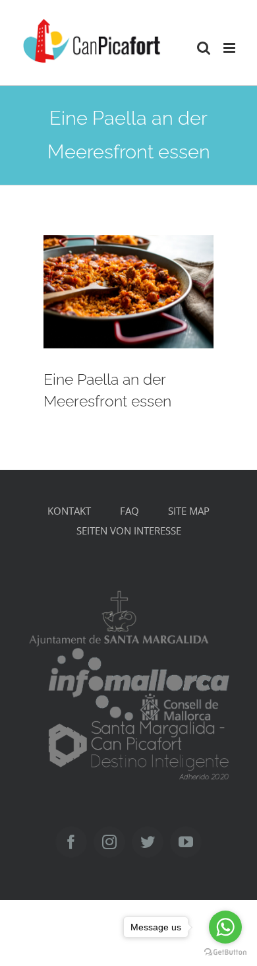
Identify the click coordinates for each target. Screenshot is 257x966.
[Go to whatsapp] (225, 927)
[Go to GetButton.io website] (225, 952)
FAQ (129, 510)
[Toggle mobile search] (203, 48)
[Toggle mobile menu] (230, 48)
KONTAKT (69, 510)
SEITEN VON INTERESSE (128, 530)
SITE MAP (189, 510)
